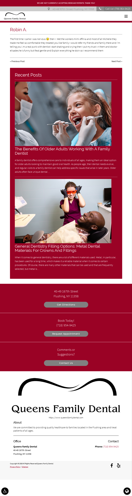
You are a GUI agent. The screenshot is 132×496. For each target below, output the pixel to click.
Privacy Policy (15, 467)
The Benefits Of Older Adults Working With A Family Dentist (62, 151)
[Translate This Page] (127, 491)
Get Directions (66, 304)
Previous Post (18, 61)
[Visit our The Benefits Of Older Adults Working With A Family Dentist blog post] (63, 145)
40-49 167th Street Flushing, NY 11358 (72, 9)
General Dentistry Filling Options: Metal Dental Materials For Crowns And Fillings (57, 248)
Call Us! (117, 8)
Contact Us (66, 363)
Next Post (116, 61)
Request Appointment (66, 333)
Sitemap (25, 467)
